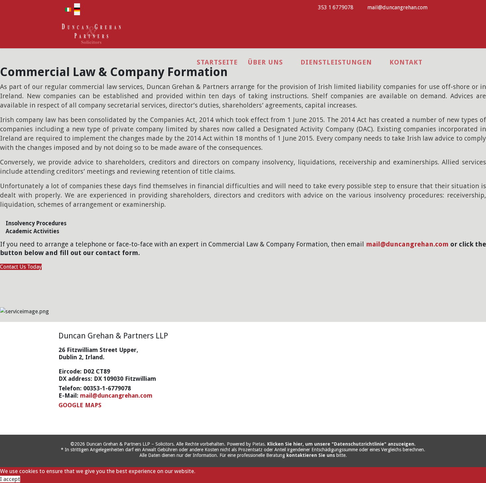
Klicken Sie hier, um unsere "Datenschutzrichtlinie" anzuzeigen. (341, 444)
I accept (10, 479)
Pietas (258, 444)
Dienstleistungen (336, 62)
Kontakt (406, 62)
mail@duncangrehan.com (397, 7)
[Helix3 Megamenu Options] (424, 33)
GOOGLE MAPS (80, 405)
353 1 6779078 (335, 7)
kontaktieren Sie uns (310, 455)
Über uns (265, 62)
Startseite (217, 62)
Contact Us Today (21, 267)
